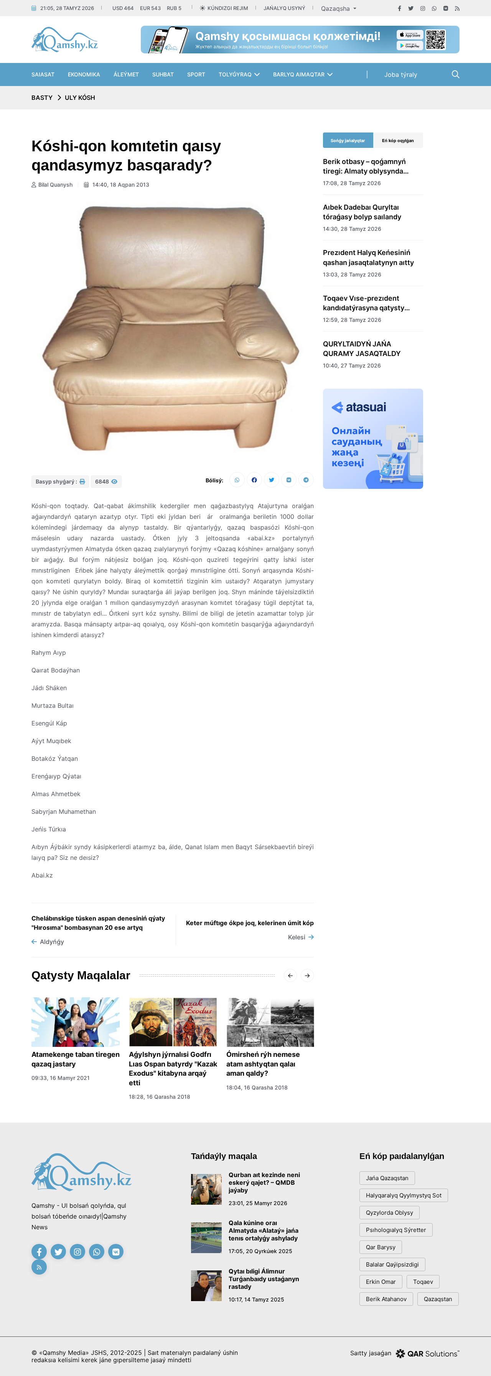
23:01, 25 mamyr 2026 (258, 1203)
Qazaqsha (336, 8)
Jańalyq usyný (284, 8)
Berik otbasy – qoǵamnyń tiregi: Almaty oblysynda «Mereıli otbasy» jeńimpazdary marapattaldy (368, 166)
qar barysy (380, 1247)
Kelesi (296, 937)
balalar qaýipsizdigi (392, 1264)
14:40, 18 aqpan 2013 (120, 184)
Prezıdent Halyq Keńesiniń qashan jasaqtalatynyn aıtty (368, 257)
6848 (102, 481)
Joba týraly (400, 74)
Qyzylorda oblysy (389, 1212)
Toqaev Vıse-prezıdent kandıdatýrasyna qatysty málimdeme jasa (363, 303)
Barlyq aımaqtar (299, 74)
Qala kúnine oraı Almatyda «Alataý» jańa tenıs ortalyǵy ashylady (263, 1230)
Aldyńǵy (52, 941)
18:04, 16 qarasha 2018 (257, 1087)
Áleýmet (126, 74)
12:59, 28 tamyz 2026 (352, 319)
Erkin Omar (381, 1281)
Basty (42, 97)
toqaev (423, 1281)
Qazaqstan (438, 1299)
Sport (196, 74)
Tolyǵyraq (235, 74)
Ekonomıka (84, 74)
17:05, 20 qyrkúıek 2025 (260, 1251)
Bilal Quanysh (55, 184)
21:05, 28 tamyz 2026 (67, 8)
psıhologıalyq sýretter (396, 1230)
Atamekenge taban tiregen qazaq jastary (75, 1059)
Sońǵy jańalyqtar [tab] (348, 140)
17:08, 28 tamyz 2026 (352, 183)
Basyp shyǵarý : (57, 481)
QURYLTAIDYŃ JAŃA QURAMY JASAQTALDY (362, 349)
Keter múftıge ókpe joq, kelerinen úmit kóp (250, 923)
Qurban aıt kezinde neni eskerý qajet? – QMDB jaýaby (264, 1182)
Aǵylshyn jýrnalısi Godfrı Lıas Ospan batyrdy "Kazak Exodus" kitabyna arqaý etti (173, 1068)
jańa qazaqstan (387, 1178)
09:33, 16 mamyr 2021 (60, 1078)
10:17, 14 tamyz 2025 (256, 1299)
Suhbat (163, 74)
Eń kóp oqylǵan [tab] (398, 140)
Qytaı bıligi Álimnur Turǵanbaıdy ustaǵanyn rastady (264, 1278)
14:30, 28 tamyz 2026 (352, 228)
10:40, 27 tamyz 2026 (352, 365)
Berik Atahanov (386, 1299)
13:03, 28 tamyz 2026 (352, 274)
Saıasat (42, 74)
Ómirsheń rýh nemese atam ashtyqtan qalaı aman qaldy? (263, 1063)
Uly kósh (80, 97)
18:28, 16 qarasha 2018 (159, 1096)
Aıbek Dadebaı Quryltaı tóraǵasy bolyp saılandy (362, 212)
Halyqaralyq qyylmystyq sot (404, 1195)
